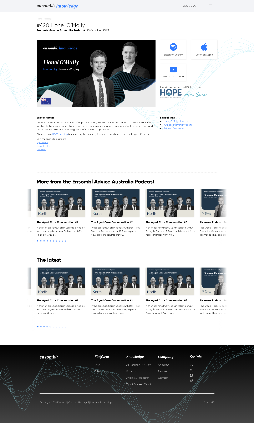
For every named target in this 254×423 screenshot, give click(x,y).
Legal (85, 402)
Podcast (131, 371)
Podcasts (47, 19)
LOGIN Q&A (189, 5)
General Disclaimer (173, 128)
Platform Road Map (101, 402)
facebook (191, 375)
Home (39, 19)
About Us (163, 364)
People (162, 371)
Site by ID (209, 402)
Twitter (191, 370)
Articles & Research (137, 377)
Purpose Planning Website (178, 124)
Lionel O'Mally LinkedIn (175, 121)
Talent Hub (101, 371)
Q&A (97, 364)
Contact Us (74, 402)
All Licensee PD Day (138, 364)
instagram (191, 380)
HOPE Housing (193, 87)
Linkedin (191, 365)
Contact (163, 377)
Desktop (41, 149)
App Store (42, 142)
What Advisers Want (138, 384)
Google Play (43, 146)
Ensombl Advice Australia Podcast (61, 30)
